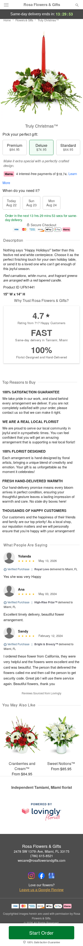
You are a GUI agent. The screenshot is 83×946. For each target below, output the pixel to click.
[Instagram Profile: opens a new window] (31, 875)
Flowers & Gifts (24, 20)
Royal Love (41, 569)
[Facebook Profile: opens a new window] (41, 875)
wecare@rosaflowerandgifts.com (41, 860)
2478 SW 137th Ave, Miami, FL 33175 (41, 851)
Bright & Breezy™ (46, 644)
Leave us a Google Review (41, 889)
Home (7, 20)
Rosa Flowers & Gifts (42, 4)
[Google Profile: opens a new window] (51, 875)
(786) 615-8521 (41, 855)
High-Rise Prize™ (45, 602)
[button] (73, 935)
